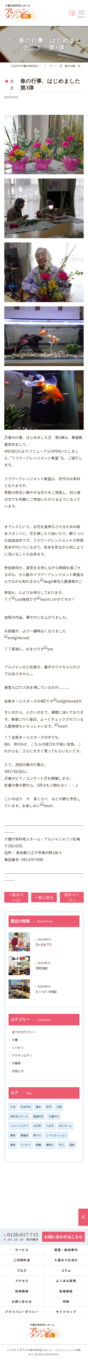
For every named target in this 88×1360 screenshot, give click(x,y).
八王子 (50, 1125)
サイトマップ (66, 1312)
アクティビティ (22, 1055)
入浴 (12, 1106)
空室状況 (38, 1116)
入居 (59, 1106)
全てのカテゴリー (24, 1032)
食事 (12, 1144)
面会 (38, 1106)
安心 (61, 1144)
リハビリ (18, 1047)
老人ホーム (65, 1125)
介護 (15, 1039)
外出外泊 (26, 1106)
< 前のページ (16, 897)
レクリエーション (56, 1135)
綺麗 (38, 1144)
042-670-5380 (32, 859)
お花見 (37, 1125)
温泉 (71, 1144)
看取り (50, 1144)
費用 (12, 1135)
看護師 (24, 1135)
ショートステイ (19, 1125)
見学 (48, 1106)
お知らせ (18, 1071)
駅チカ (37, 1135)
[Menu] (81, 12)
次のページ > (71, 897)
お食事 (16, 1063)
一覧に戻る (44, 897)
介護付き (54, 1116)
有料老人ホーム (19, 1116)
